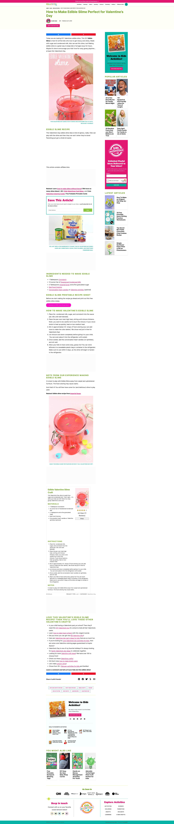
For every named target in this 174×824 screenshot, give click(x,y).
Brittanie (54, 20)
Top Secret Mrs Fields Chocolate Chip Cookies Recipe (121, 231)
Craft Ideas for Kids (70, 687)
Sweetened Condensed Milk (71, 282)
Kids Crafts (66, 691)
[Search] (126, 4)
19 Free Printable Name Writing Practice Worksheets (122, 216)
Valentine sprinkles (77, 290)
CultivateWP (125, 822)
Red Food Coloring (55, 287)
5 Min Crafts (120, 814)
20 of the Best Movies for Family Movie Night (110, 100)
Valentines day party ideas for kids (67, 638)
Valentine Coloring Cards (55, 194)
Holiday (113, 4)
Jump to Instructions (53, 25)
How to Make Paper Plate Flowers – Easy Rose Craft (56, 732)
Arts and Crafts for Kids (56, 687)
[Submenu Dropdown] (81, 4)
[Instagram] (70, 718)
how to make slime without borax (69, 189)
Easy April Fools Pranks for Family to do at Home (122, 131)
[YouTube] (73, 718)
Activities (79, 4)
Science (101, 4)
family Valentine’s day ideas (61, 651)
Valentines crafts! (67, 658)
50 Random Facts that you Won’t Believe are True (110, 132)
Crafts (90, 4)
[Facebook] (77, 718)
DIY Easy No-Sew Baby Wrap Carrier (64, 773)
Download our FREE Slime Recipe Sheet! (58, 305)
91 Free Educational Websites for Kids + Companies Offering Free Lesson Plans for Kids (72, 734)
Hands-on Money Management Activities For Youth (77, 774)
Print (82, 519)
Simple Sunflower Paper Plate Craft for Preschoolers (121, 246)
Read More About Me (75, 714)
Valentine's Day (85, 691)
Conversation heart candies (58, 290)
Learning (96, 4)
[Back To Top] (48, 798)
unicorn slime (61, 664)
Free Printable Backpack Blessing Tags (50, 774)
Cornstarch (62, 279)
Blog (51, 8)
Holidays (121, 811)
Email (108, 173)
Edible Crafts (82, 687)
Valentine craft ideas (68, 653)
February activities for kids (70, 666)
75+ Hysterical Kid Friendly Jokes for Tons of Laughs (121, 102)
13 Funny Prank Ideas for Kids (72, 741)
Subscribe (116, 185)
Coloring (85, 4)
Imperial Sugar (65, 285)
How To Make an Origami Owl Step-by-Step (121, 200)
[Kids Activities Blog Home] (51, 4)
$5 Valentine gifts (77, 635)
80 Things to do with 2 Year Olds (87, 731)
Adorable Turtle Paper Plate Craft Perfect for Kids (90, 774)
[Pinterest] (84, 718)
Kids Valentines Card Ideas (74, 191)
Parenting (107, 4)
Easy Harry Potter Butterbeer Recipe (57, 741)
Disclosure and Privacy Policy (111, 822)
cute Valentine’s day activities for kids (76, 641)
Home (47, 8)
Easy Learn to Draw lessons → (91, 1)
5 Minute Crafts (120, 4)
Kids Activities (56, 8)
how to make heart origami (62, 633)
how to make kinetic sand (68, 661)
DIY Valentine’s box (62, 628)
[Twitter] (81, 718)
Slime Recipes (75, 691)
